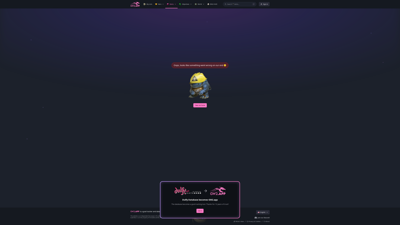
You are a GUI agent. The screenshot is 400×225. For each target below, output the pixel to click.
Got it (200, 211)
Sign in (265, 4)
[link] (148, 4)
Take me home (200, 105)
